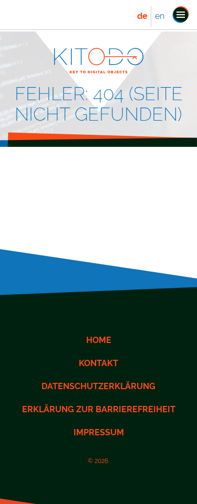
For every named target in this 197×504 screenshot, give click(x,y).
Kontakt (98, 363)
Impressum (99, 432)
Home (98, 340)
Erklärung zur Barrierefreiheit (98, 409)
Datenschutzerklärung (98, 386)
